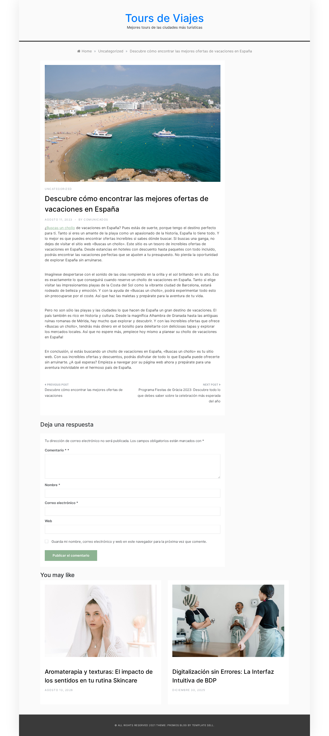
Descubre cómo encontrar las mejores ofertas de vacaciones (84, 393)
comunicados (96, 219)
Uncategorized (58, 189)
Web (48, 521)
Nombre (52, 485)
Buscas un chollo (61, 227)
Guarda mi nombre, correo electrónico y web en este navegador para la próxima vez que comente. (129, 541)
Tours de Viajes (164, 18)
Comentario (55, 450)
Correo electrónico (61, 503)
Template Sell (203, 725)
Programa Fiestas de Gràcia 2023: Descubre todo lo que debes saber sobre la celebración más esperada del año (179, 395)
